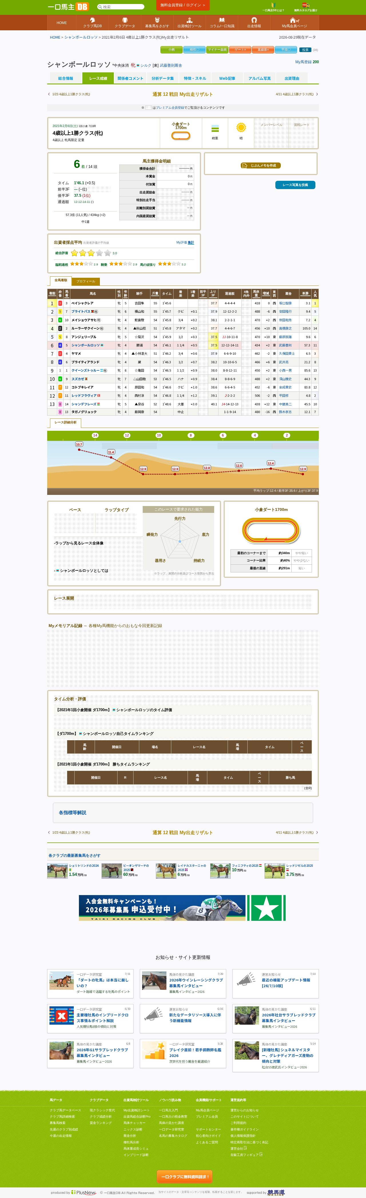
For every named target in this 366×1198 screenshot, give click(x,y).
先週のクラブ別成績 (64, 1129)
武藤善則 (285, 345)
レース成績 (98, 78)
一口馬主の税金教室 (173, 1116)
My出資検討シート (137, 1110)
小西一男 (285, 370)
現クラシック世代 (102, 1110)
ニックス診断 (133, 1129)
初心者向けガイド (208, 1135)
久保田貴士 (287, 353)
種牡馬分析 (131, 1142)
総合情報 (65, 78)
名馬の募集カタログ (173, 1135)
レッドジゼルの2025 (299, 865)
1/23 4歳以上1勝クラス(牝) (71, 94)
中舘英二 (285, 404)
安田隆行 (285, 311)
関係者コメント (130, 78)
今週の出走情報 (61, 1135)
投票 (305, 49)
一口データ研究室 (171, 1129)
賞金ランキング (101, 1122)
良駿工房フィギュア (245, 1155)
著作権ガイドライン (244, 1129)
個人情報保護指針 (243, 1135)
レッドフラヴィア (84, 395)
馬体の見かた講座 (171, 1122)
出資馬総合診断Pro (137, 1116)
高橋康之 (285, 328)
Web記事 (227, 78)
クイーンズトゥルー (85, 370)
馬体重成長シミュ (136, 1148)
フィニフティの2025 (245, 865)
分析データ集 (163, 78)
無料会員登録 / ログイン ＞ (183, 5)
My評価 (181, 242)
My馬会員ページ (207, 1110)
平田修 (284, 395)
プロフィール (85, 281)
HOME (55, 37)
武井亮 (284, 362)
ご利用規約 (238, 1122)
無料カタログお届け (305, 10)
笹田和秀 (285, 320)
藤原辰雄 (285, 336)
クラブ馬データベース (65, 1110)
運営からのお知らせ (244, 1110)
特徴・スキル (195, 78)
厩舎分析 (130, 1135)
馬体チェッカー (135, 1122)
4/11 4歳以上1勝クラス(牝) (295, 94)
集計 (191, 242)
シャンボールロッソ (81, 37)
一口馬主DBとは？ (273, 10)
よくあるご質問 (207, 1142)
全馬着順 (61, 280)
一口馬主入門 (168, 1110)
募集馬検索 (57, 1122)
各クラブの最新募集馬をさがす (75, 855)
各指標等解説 (72, 812)
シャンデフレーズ (84, 404)
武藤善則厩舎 (171, 65)
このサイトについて (244, 1116)
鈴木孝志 (285, 411)
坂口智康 (285, 303)
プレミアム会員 (207, 1116)
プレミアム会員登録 (170, 107)
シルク (146, 65)
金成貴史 (285, 387)
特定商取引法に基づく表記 (249, 1142)
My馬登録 (303, 62)
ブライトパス (81, 311)
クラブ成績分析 (101, 1116)
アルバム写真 (259, 78)
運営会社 (237, 1148)
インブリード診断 (136, 1155)
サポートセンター (208, 1129)
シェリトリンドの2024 (84, 865)
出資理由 (292, 78)
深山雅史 (285, 378)
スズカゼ (78, 378)
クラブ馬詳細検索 (62, 1116)
